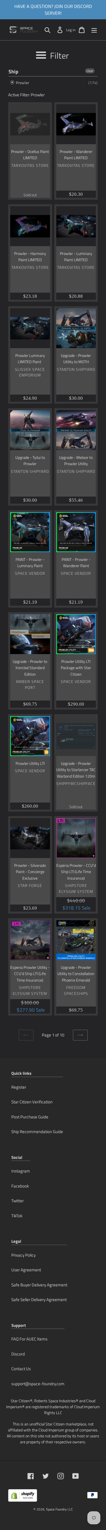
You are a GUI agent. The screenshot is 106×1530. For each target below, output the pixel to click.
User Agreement (26, 1270)
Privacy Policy (23, 1255)
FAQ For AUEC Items (29, 1339)
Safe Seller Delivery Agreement (39, 1299)
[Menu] (94, 30)
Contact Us (21, 1368)
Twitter (17, 1200)
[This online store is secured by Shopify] (22, 1497)
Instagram (20, 1171)
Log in (70, 30)
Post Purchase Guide (29, 1117)
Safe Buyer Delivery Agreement (39, 1285)
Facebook (20, 1186)
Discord (18, 1354)
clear (89, 70)
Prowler (22, 83)
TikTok (16, 1215)
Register (18, 1087)
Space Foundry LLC (59, 1509)
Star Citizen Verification (32, 1102)
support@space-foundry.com (37, 1383)
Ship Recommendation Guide (37, 1131)
